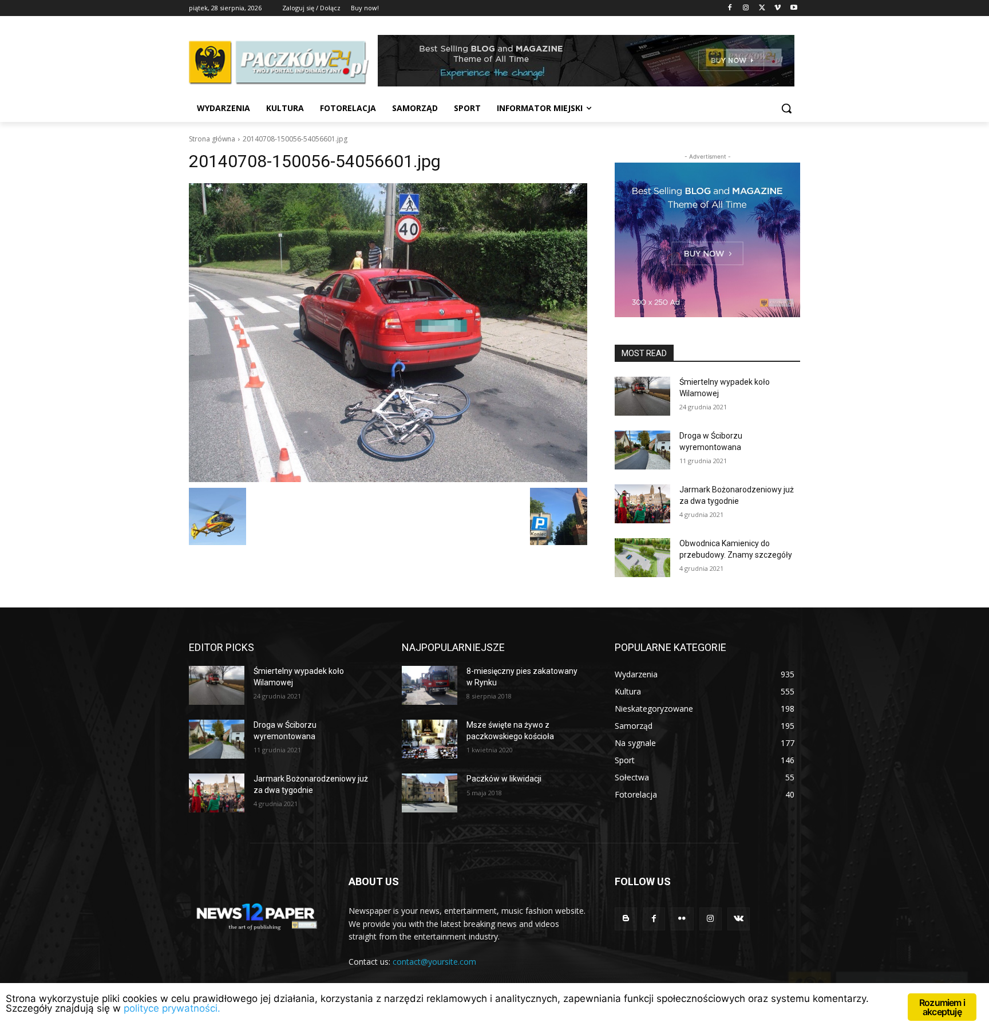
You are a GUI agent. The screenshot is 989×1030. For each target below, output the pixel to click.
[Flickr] (682, 918)
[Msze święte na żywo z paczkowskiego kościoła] (429, 739)
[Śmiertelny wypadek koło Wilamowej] (642, 396)
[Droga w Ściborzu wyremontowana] (642, 450)
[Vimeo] (777, 8)
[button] (786, 108)
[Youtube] (793, 8)
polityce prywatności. (172, 1008)
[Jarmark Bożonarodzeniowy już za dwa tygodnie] (642, 503)
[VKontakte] (738, 918)
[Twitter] (762, 8)
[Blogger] (626, 918)
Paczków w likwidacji (503, 778)
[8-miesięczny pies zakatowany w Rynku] (429, 685)
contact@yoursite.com (434, 961)
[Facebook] (730, 8)
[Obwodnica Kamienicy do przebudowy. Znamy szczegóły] (642, 557)
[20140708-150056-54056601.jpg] (388, 332)
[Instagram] (746, 8)
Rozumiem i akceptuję (942, 1007)
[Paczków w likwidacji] (429, 793)
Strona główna (212, 139)
